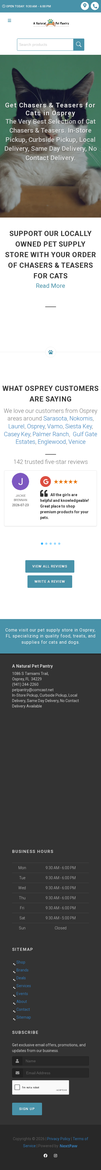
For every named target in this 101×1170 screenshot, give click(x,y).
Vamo (55, 426)
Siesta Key (78, 426)
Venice (77, 441)
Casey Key (17, 434)
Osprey (36, 426)
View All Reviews (49, 566)
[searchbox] (50, 45)
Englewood (52, 441)
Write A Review (49, 581)
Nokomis (81, 418)
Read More (50, 285)
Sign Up (27, 1109)
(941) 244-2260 (25, 684)
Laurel (16, 426)
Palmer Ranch (51, 434)
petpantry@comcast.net (33, 690)
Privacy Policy (58, 1139)
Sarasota (55, 418)
